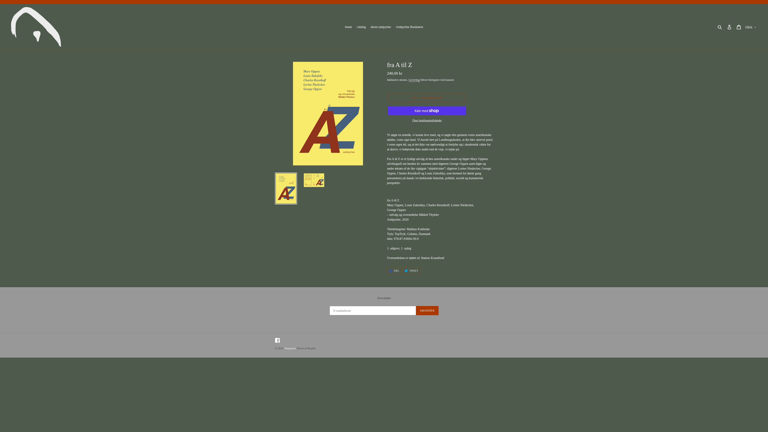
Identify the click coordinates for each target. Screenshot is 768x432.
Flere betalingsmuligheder (427, 120)
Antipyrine (290, 348)
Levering (414, 79)
